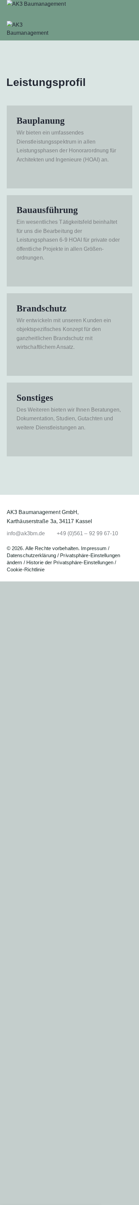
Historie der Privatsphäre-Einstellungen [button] (69, 562)
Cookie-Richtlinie (26, 569)
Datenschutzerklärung (31, 555)
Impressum (94, 548)
